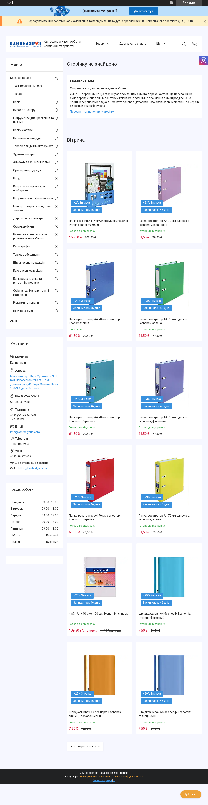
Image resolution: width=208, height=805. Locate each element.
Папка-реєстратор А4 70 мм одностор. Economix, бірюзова (94, 419)
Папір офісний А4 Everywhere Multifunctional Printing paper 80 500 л (98, 222)
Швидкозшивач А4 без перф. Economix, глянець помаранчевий (95, 714)
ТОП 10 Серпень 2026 (27, 85)
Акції (13, 320)
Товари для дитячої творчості (33, 146)
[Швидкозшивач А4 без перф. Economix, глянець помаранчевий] (99, 675)
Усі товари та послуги (85, 746)
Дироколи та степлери (28, 218)
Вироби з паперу (24, 110)
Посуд (17, 178)
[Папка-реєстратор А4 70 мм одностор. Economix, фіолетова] (169, 380)
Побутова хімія (23, 310)
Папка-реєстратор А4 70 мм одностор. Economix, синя (94, 321)
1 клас (17, 93)
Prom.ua (123, 772)
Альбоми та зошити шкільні (31, 162)
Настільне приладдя (27, 138)
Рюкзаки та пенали (26, 302)
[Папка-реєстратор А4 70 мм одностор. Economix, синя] (99, 282)
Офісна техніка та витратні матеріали (31, 292)
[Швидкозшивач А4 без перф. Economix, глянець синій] (169, 675)
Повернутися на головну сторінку (92, 111)
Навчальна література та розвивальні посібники (30, 236)
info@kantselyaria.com (25, 432)
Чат (194, 794)
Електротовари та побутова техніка (32, 208)
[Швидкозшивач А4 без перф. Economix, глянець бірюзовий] (169, 577)
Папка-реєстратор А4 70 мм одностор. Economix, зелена (164, 321)
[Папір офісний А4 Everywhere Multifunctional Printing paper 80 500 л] (99, 184)
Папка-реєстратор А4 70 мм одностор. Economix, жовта (164, 517)
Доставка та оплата (132, 44)
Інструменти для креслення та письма (33, 120)
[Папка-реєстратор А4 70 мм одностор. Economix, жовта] (169, 479)
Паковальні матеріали (28, 270)
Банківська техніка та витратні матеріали (27, 280)
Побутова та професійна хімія (33, 198)
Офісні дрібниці (23, 226)
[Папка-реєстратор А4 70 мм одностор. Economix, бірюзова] (99, 380)
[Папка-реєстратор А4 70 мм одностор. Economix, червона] (99, 479)
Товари (100, 44)
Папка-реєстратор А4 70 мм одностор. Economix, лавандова (164, 222)
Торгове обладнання (27, 254)
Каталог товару (20, 77)
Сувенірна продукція (27, 170)
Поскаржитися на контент (95, 776)
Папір (17, 102)
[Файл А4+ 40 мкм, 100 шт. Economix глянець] (99, 577)
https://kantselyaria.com (33, 468)
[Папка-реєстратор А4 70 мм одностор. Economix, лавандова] (169, 184)
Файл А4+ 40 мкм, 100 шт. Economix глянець (98, 613)
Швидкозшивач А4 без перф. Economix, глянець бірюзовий (165, 615)
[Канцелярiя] (25, 44)
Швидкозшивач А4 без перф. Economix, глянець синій (165, 714)
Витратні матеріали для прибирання (29, 188)
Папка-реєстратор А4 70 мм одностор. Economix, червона (94, 517)
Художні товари (24, 154)
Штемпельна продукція (29, 262)
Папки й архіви (23, 130)
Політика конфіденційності (127, 776)
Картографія (21, 246)
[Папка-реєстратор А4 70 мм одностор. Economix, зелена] (169, 282)
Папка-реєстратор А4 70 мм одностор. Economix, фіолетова (164, 419)
